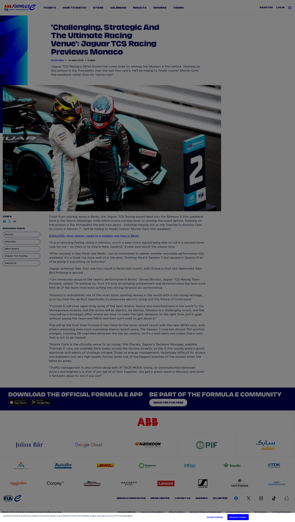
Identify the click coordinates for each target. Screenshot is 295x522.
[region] (147, 517)
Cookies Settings (215, 517)
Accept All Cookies (238, 517)
